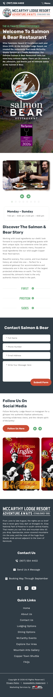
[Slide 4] (23, 202)
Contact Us (26, 620)
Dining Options (26, 632)
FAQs (26, 662)
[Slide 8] (39, 202)
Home (26, 608)
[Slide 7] (35, 202)
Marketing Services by (20, 687)
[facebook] (19, 589)
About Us (26, 614)
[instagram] (26, 589)
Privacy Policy (12, 683)
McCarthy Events (26, 638)
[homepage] (26, 512)
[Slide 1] (12, 202)
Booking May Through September (28, 578)
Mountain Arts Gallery (26, 650)
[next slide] (28, 196)
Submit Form (41, 382)
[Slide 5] (27, 202)
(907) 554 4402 (15, 3)
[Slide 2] (16, 202)
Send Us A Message (28, 569)
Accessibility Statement (34, 683)
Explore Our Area (26, 644)
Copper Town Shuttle (26, 656)
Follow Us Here (15, 428)
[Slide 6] (31, 202)
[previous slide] (22, 196)
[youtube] (34, 589)
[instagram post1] (22, 464)
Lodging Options (26, 626)
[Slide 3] (20, 202)
